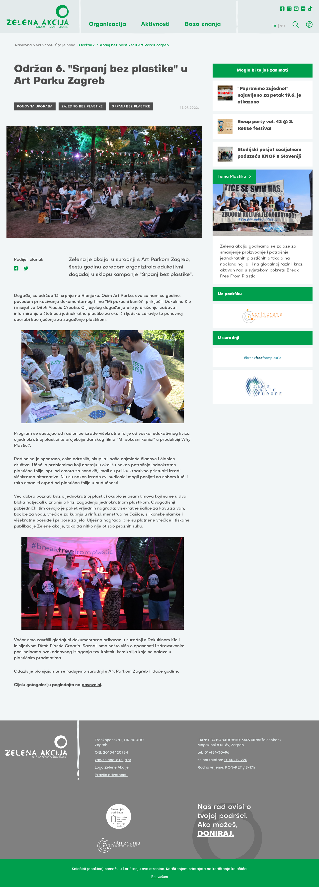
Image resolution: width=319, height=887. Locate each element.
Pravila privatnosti (111, 775)
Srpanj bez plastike (131, 106)
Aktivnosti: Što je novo (55, 45)
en (282, 26)
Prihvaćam (159, 877)
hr (274, 26)
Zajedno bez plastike (82, 106)
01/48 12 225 (235, 760)
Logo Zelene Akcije (112, 767)
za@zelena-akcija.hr (113, 760)
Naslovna (23, 45)
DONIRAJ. (215, 834)
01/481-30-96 (216, 752)
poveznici (91, 685)
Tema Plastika (232, 177)
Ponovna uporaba (35, 106)
